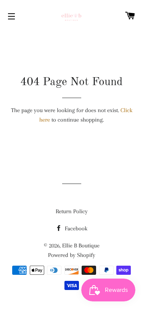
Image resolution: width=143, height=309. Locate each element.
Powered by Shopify (71, 255)
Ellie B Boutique (81, 245)
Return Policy (72, 211)
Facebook (75, 228)
